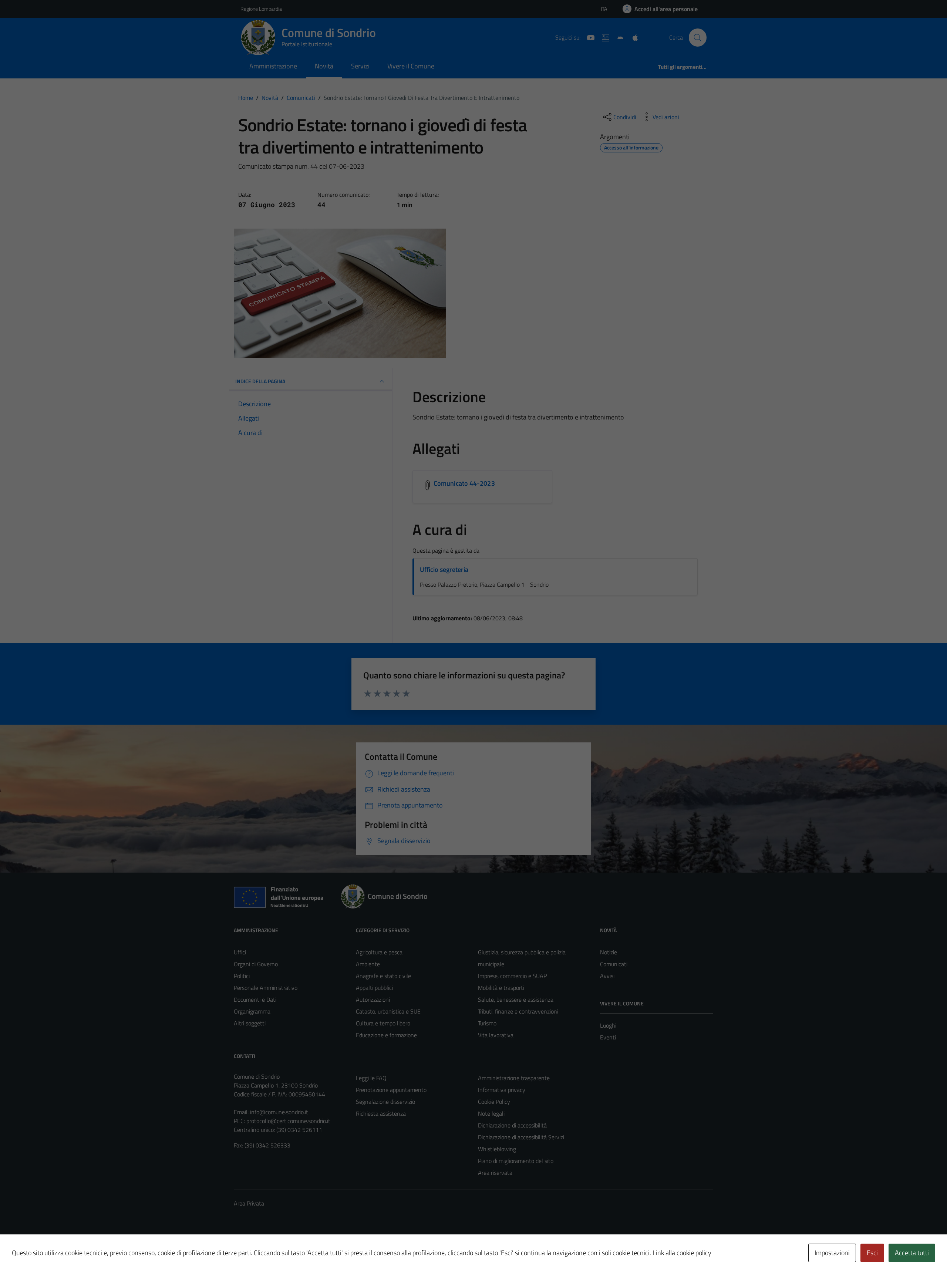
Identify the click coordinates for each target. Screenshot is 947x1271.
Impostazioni (832, 1253)
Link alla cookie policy (682, 1253)
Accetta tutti (912, 1253)
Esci (872, 1253)
